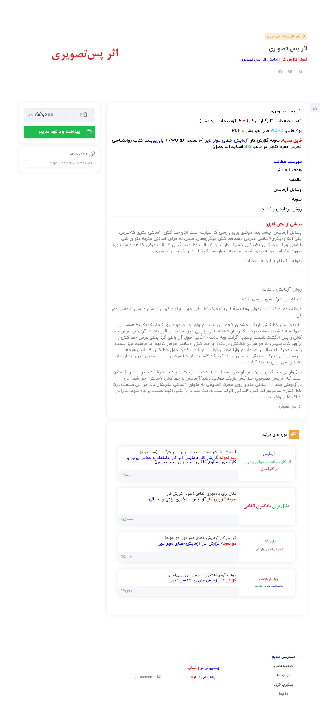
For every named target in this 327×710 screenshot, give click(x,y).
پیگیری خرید (283, 684)
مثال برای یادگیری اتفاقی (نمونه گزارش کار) (201, 493)
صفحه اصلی (283, 666)
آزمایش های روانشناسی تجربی (286, 36)
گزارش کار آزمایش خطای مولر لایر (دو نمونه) (200, 538)
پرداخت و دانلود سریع (59, 132)
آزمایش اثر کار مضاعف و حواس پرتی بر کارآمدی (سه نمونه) (188, 452)
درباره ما (283, 675)
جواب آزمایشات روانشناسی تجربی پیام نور (201, 575)
